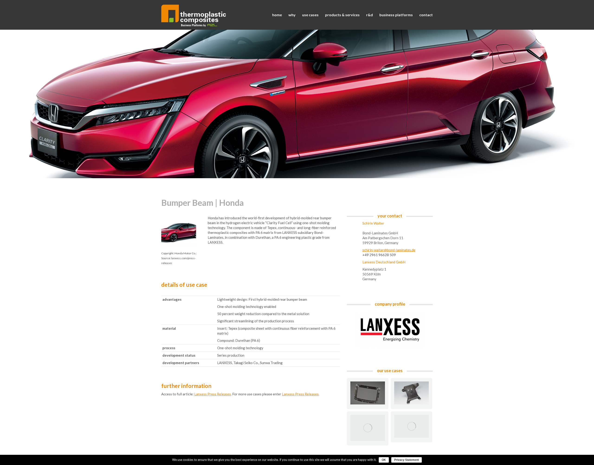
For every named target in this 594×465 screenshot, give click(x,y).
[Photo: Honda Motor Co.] (411, 426)
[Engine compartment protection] (367, 428)
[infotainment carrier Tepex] (411, 392)
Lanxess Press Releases (212, 394)
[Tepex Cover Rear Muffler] (367, 392)
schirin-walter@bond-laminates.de (388, 250)
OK (384, 460)
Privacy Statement (406, 460)
